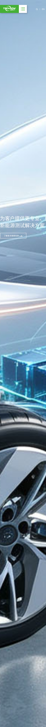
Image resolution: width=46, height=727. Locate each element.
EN (43, 9)
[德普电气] (9, 8)
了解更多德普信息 (11, 235)
